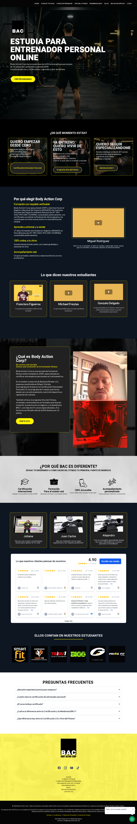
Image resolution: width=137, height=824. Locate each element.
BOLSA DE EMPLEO (118, 3)
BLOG (107, 3)
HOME (37, 3)
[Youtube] (71, 768)
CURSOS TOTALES (47, 3)
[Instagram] (65, 768)
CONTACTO (68, 791)
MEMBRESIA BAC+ (96, 3)
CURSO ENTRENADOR (64, 3)
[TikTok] (78, 768)
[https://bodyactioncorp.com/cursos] (68, 749)
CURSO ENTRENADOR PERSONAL (68, 781)
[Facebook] (59, 768)
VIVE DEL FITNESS (81, 3)
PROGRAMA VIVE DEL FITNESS (68, 783)
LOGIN (129, 3)
